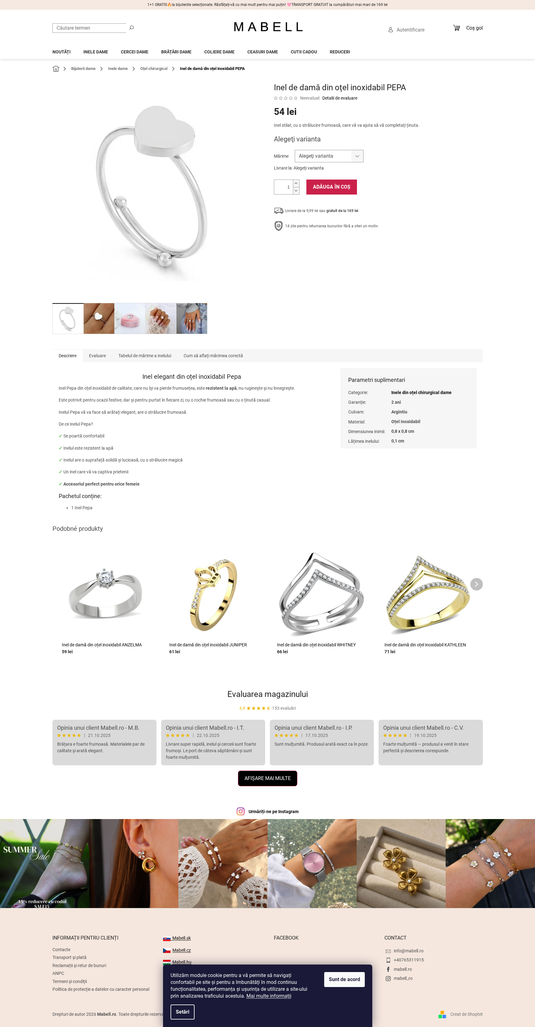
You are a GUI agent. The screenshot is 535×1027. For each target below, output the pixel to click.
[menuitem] (61, 50)
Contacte (61, 949)
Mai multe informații (268, 996)
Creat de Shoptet (466, 1013)
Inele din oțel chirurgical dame (421, 392)
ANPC (58, 973)
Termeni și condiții (69, 981)
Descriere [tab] (68, 355)
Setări (182, 1012)
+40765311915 (409, 959)
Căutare (131, 27)
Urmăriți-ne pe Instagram (274, 811)
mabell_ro (403, 978)
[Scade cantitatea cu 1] (296, 190)
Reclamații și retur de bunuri (79, 965)
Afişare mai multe (268, 778)
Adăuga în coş (331, 187)
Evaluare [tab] (97, 355)
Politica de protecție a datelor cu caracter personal (100, 989)
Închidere (320, 245)
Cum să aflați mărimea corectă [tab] (213, 355)
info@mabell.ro (409, 950)
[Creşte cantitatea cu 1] (296, 183)
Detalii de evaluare (339, 98)
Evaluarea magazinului (267, 694)
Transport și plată (69, 957)
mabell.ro (403, 969)
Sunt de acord (344, 979)
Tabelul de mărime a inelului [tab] (144, 355)
